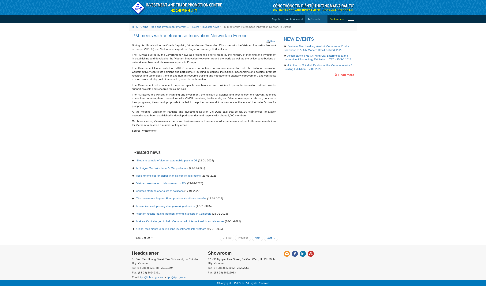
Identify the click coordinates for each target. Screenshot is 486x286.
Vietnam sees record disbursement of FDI (161, 183)
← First (227, 237)
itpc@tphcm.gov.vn (151, 277)
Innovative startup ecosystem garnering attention (165, 206)
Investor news (210, 26)
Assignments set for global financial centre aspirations (168, 175)
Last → (271, 237)
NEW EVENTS (299, 39)
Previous (243, 237)
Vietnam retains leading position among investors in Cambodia (173, 213)
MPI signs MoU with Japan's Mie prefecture (162, 168)
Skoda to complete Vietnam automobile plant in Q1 (166, 160)
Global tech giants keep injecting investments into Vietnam (171, 228)
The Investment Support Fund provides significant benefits (171, 198)
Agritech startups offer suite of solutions (160, 190)
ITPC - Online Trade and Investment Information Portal (160, 26)
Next (257, 237)
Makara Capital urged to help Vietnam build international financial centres (180, 221)
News (195, 26)
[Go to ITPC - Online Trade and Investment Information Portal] (177, 7)
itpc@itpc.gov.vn (176, 277)
